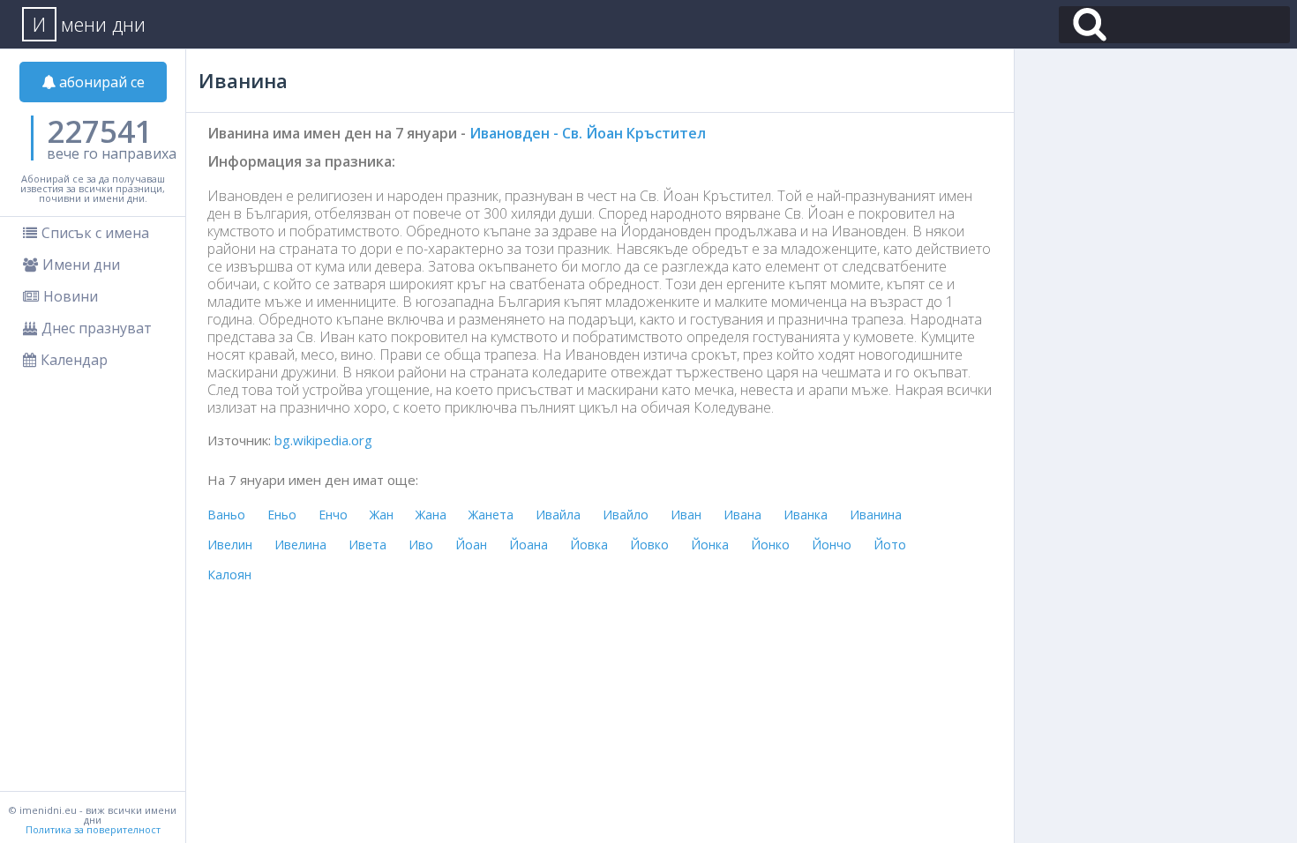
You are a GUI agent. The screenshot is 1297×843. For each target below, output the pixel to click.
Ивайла (558, 514)
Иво (421, 544)
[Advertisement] (1155, 172)
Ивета (367, 544)
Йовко (649, 544)
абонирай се (100, 82)
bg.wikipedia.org (323, 440)
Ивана (742, 514)
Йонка (710, 544)
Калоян (229, 574)
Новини (70, 296)
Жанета (491, 514)
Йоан (471, 544)
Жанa (431, 514)
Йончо (831, 544)
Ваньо (226, 514)
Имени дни (81, 264)
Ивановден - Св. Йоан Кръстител (587, 133)
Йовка (589, 544)
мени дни (89, 24)
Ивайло (625, 514)
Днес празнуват (96, 328)
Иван (686, 514)
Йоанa (528, 544)
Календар (74, 359)
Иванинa (876, 514)
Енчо (333, 514)
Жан (382, 514)
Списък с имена (95, 232)
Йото (889, 544)
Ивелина (300, 544)
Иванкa (805, 514)
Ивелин (229, 544)
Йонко (770, 544)
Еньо (281, 514)
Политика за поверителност (93, 829)
